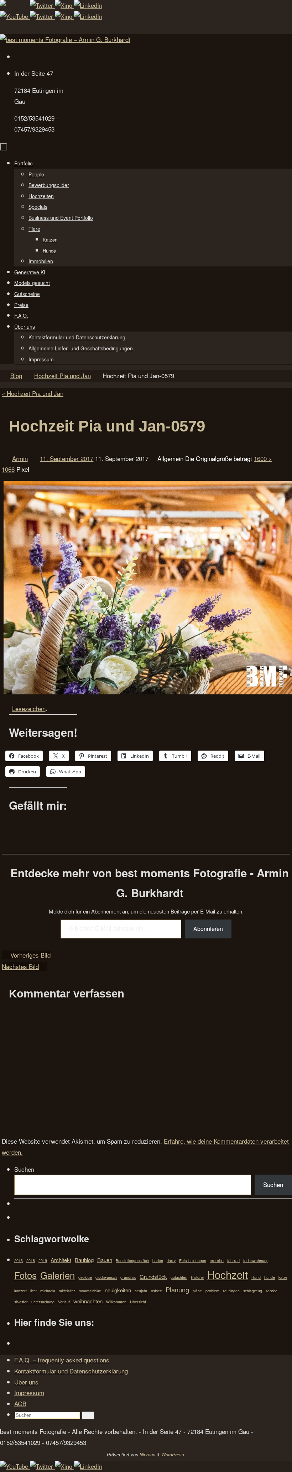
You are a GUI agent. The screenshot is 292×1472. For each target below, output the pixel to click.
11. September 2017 (66, 458)
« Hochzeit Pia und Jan (32, 393)
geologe (85, 1277)
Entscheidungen (192, 1260)
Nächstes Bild (20, 966)
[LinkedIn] (88, 5)
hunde (269, 1277)
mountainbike (90, 1290)
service (271, 1290)
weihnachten (88, 1301)
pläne (197, 1290)
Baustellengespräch (132, 1260)
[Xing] (64, 5)
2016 (18, 1260)
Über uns (26, 1381)
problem (212, 1290)
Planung (177, 1289)
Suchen (24, 1169)
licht (33, 1290)
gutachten (179, 1277)
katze (282, 1277)
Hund (256, 1277)
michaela (47, 1290)
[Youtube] (15, 5)
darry (171, 1260)
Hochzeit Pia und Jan (62, 375)
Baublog (84, 1260)
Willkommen (116, 1301)
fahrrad (233, 1260)
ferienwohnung (255, 1260)
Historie (197, 1277)
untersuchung (42, 1301)
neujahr (141, 1290)
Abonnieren (208, 929)
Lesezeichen (29, 708)
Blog (16, 375)
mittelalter (67, 1290)
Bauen (104, 1260)
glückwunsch (106, 1277)
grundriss (128, 1277)
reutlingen (231, 1290)
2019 (42, 1260)
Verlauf (64, 1301)
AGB (20, 1403)
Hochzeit (227, 1274)
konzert (20, 1290)
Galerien (57, 1274)
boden (157, 1260)
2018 (30, 1260)
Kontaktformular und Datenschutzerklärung (71, 1370)
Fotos (25, 1274)
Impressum (29, 1392)
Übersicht (138, 1301)
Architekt (61, 1260)
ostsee (156, 1290)
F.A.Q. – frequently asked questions (61, 1359)
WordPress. (173, 1454)
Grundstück (153, 1276)
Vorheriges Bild (30, 955)
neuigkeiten (118, 1290)
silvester (21, 1301)
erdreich (217, 1260)
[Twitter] (42, 5)
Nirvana (147, 1454)
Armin (20, 458)
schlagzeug (252, 1290)
